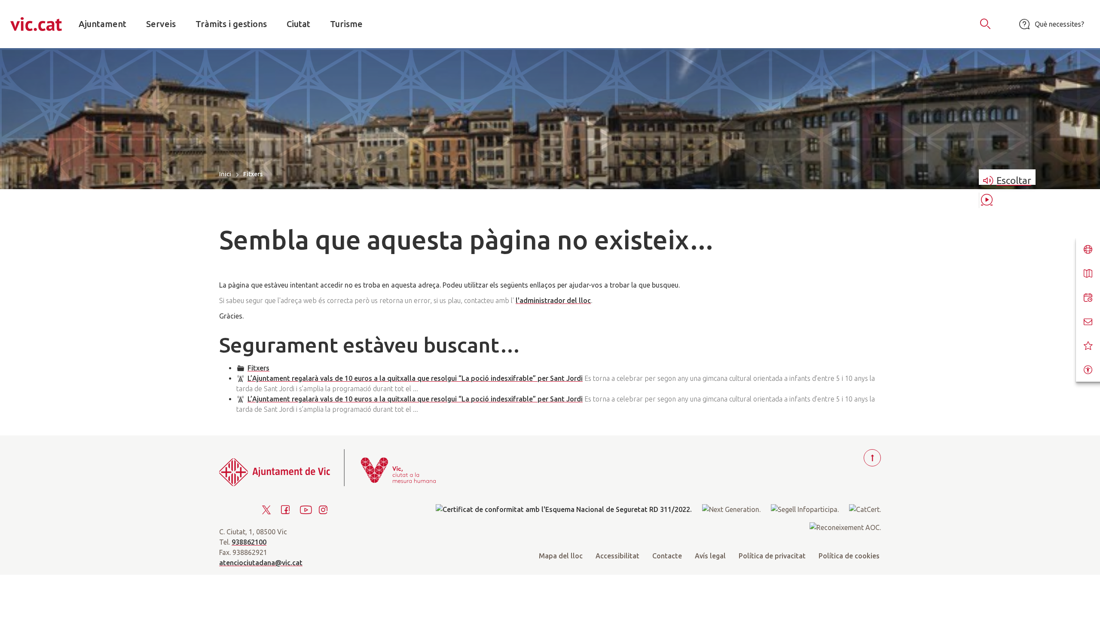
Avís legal (710, 556)
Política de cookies (849, 556)
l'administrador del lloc (553, 300)
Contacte (667, 556)
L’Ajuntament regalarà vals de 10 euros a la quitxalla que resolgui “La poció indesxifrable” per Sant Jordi (415, 378)
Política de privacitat (772, 556)
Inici (225, 174)
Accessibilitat (617, 556)
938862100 (249, 542)
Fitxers (258, 368)
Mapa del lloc (561, 556)
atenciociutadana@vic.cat (260, 563)
